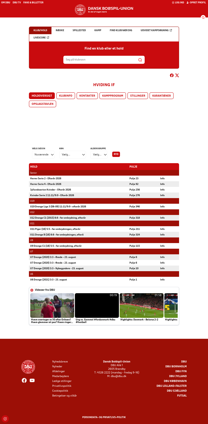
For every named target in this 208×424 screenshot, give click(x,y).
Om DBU (5, 3)
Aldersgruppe (98, 149)
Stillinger (137, 96)
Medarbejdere (60, 376)
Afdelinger (58, 371)
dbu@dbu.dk (118, 376)
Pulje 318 (134, 218)
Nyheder (57, 366)
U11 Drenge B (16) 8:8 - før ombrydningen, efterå (57, 235)
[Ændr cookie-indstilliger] (5, 418)
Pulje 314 (134, 235)
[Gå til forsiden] (104, 9)
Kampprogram (112, 96)
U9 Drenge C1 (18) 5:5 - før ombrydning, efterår (56, 246)
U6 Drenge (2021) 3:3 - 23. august (48, 280)
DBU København (175, 381)
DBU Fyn (181, 371)
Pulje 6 (133, 257)
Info (162, 179)
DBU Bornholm (176, 366)
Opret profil (198, 3)
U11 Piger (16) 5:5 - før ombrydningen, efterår (55, 229)
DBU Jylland (178, 376)
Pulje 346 (134, 207)
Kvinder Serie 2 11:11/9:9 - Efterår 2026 (52, 195)
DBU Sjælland (177, 391)
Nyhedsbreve (60, 361)
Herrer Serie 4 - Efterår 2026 (45, 184)
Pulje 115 (134, 246)
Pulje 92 (133, 184)
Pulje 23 (133, 179)
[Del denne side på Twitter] (177, 76)
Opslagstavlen (42, 104)
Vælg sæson (38, 149)
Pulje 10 (133, 269)
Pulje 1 (133, 280)
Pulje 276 (134, 195)
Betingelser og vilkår (64, 396)
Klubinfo (65, 96)
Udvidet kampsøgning (155, 30)
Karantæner (161, 96)
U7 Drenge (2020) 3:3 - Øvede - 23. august (53, 257)
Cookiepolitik (60, 391)
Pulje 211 (134, 229)
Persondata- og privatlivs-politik (104, 417)
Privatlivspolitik (61, 386)
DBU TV (17, 3)
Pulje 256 (134, 190)
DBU (184, 361)
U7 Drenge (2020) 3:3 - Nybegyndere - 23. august (57, 269)
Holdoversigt (42, 96)
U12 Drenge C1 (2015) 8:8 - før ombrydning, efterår (58, 218)
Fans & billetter (33, 3)
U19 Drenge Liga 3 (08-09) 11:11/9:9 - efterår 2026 (58, 207)
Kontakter (87, 96)
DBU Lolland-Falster (172, 386)
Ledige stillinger (62, 381)
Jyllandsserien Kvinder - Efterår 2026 (50, 190)
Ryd (116, 154)
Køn (61, 149)
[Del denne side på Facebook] (172, 76)
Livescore (39, 38)
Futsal (182, 396)
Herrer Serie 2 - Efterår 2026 (45, 179)
